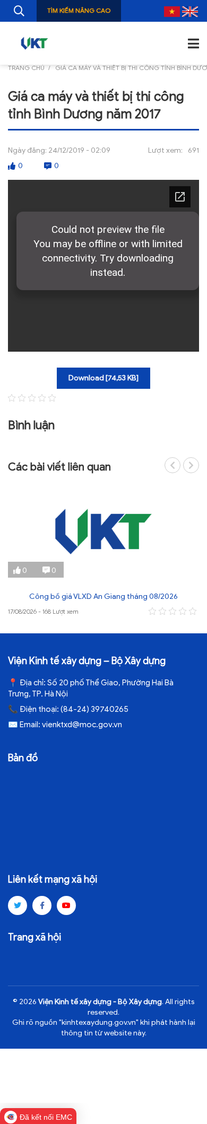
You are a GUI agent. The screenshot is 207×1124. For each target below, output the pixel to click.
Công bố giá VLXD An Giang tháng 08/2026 (103, 596)
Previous (172, 465)
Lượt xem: (165, 150)
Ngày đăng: (27, 150)
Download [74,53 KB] (103, 377)
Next (191, 465)
